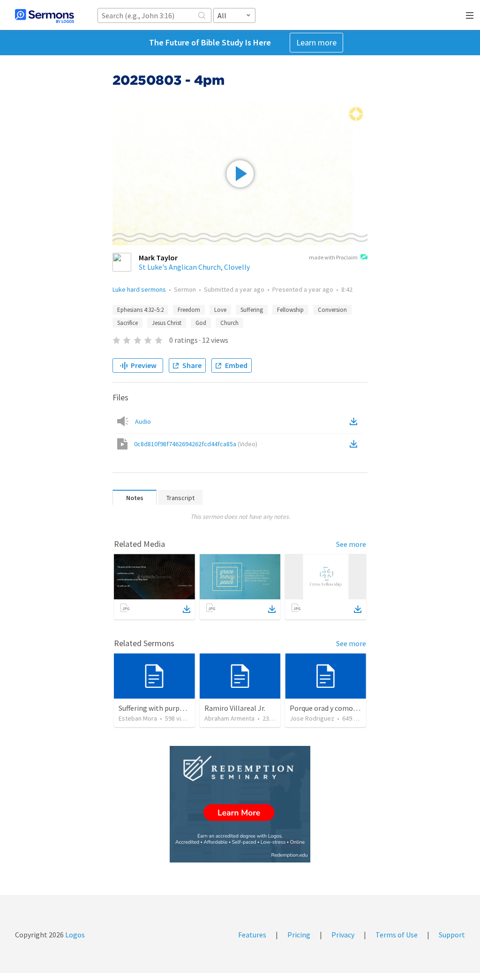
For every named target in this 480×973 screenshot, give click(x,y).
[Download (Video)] (355, 444)
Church (229, 323)
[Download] (186, 609)
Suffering (251, 310)
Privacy (342, 934)
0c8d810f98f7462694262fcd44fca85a (195, 444)
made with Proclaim (333, 257)
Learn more (316, 42)
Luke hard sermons (139, 289)
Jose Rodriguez (312, 718)
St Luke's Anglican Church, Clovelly (194, 267)
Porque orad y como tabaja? (334, 708)
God (200, 323)
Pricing (298, 934)
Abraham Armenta (229, 718)
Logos (74, 934)
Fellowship (290, 310)
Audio (143, 421)
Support (452, 934)
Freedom (189, 310)
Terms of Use (396, 934)
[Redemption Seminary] (240, 804)
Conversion (332, 310)
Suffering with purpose (155, 708)
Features (252, 934)
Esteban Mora (138, 718)
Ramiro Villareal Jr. (234, 708)
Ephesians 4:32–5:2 (140, 310)
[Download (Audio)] (355, 421)
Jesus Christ (166, 323)
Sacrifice (127, 323)
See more (351, 544)
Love (220, 310)
